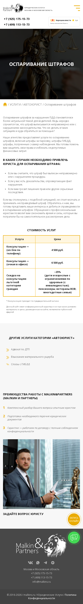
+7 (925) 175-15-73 (17, 19)
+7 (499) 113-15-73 (17, 24)
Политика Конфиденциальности (52, 596)
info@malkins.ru (41, 581)
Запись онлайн (74, 519)
